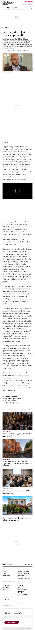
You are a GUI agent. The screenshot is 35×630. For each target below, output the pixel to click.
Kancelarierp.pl (22, 591)
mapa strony (6, 603)
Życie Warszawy (22, 594)
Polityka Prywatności (23, 571)
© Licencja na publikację (10, 396)
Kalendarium (21, 603)
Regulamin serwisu (23, 575)
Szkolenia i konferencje (9, 600)
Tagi (29, 409)
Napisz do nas (6, 575)
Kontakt (5, 573)
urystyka (15, 8)
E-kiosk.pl (20, 584)
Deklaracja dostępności (24, 578)
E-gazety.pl (21, 585)
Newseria (5, 142)
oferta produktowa (8, 605)
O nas (4, 571)
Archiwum (5, 589)
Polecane (15, 409)
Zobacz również (7, 409)
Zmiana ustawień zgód (24, 573)
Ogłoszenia (6, 585)
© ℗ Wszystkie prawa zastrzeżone (13, 398)
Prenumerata (6, 587)
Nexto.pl (20, 587)
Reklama (5, 584)
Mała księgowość (22, 589)
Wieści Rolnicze (22, 593)
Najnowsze (23, 409)
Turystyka (6, 28)
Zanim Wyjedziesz (7, 431)
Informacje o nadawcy (24, 577)
